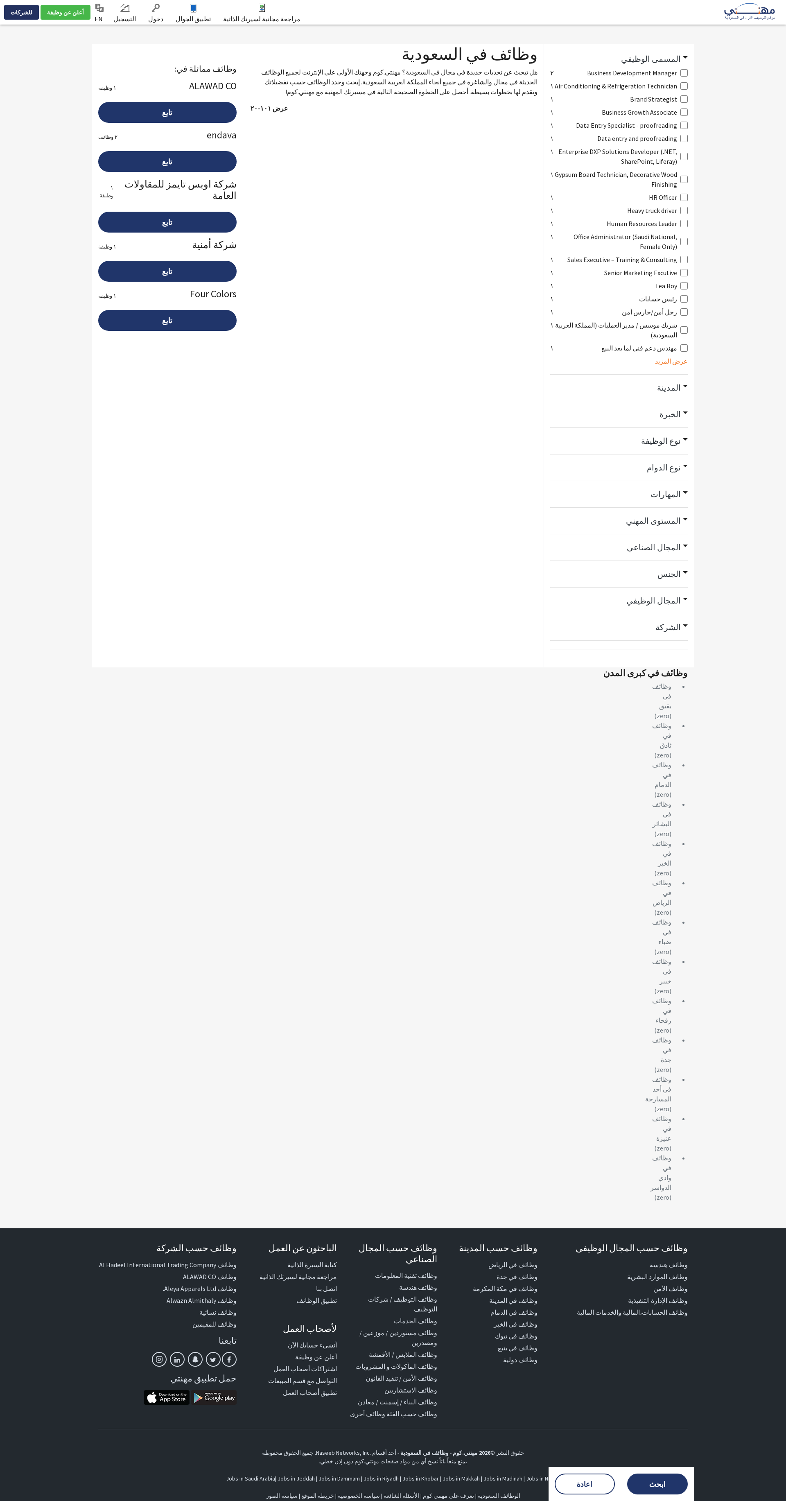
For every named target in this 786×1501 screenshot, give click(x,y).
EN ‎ (99, 19)
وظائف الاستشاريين (410, 1390)
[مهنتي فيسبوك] (229, 1359)
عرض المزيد (671, 361)
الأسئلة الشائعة (401, 1495)
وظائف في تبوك (516, 1336)
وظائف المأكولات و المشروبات (396, 1366)
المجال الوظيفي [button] (653, 600)
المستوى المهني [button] (653, 520)
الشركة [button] (668, 627)
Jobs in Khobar (420, 1478)
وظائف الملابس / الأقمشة (403, 1354)
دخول (155, 19)
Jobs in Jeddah (296, 1478)
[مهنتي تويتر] (213, 1359)
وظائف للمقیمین (214, 1324)
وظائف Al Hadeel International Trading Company (168, 1265)
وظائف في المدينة (513, 1300)
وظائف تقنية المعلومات (406, 1275)
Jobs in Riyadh (381, 1478)
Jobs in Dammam (339, 1478)
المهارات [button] (665, 494)
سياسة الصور (282, 1495)
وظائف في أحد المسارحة (658, 1089)
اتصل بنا (326, 1288)
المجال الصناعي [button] (654, 547)
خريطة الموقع (317, 1495)
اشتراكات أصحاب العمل (305, 1369)
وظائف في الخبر (516, 1324)
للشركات (21, 12)
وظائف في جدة (517, 1277)
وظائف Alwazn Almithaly (202, 1300)
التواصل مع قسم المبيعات (302, 1381)
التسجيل (124, 19)
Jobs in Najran (543, 1478)
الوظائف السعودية (499, 1495)
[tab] (619, 59)
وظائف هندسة (669, 1265)
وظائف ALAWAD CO (210, 1277)
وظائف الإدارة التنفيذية (658, 1300)
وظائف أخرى (367, 1414)
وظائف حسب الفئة (411, 1414)
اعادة (584, 1484)
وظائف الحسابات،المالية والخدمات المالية (632, 1312)
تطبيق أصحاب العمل (310, 1392)
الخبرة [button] (670, 414)
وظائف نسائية (218, 1312)
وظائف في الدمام (514, 1312)
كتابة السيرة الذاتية (312, 1265)
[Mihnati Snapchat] (195, 1359)
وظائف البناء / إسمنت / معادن (397, 1402)
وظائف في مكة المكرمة (505, 1288)
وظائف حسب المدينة (498, 1248)
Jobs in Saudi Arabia (250, 1478)
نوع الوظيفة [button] (661, 441)
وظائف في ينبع (518, 1348)
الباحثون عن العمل (303, 1248)
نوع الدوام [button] (664, 467)
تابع (167, 112)
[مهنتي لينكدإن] (177, 1359)
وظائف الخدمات (415, 1321)
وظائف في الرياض (513, 1265)
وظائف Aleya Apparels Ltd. (200, 1288)
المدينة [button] (669, 387)
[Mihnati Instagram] (159, 1359)
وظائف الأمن (670, 1288)
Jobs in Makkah (461, 1478)
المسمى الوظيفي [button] (651, 59)
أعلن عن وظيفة (65, 12)
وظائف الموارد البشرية (657, 1277)
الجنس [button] (669, 574)
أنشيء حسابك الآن (312, 1345)
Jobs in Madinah (502, 1478)
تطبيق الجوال (193, 19)
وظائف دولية (520, 1360)
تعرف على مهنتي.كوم (448, 1495)
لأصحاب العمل (310, 1328)
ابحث (657, 1484)
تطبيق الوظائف (316, 1300)
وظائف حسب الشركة (196, 1248)
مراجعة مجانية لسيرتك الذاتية (261, 19)
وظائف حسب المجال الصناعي (398, 1253)
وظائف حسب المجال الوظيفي (632, 1248)
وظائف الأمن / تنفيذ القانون (401, 1378)
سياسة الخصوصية (359, 1495)
